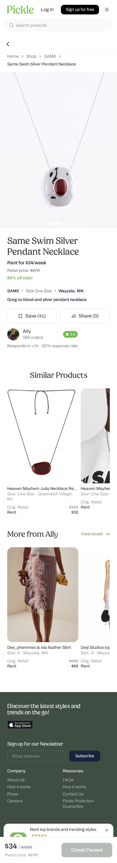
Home (13, 56)
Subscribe (84, 756)
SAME (50, 56)
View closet (92, 534)
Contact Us (73, 794)
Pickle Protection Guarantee (78, 804)
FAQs (68, 780)
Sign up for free (80, 9)
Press (12, 794)
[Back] (7, 44)
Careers (14, 801)
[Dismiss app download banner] (107, 830)
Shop (31, 56)
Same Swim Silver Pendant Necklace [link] (41, 64)
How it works (19, 787)
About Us (16, 780)
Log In (47, 9)
